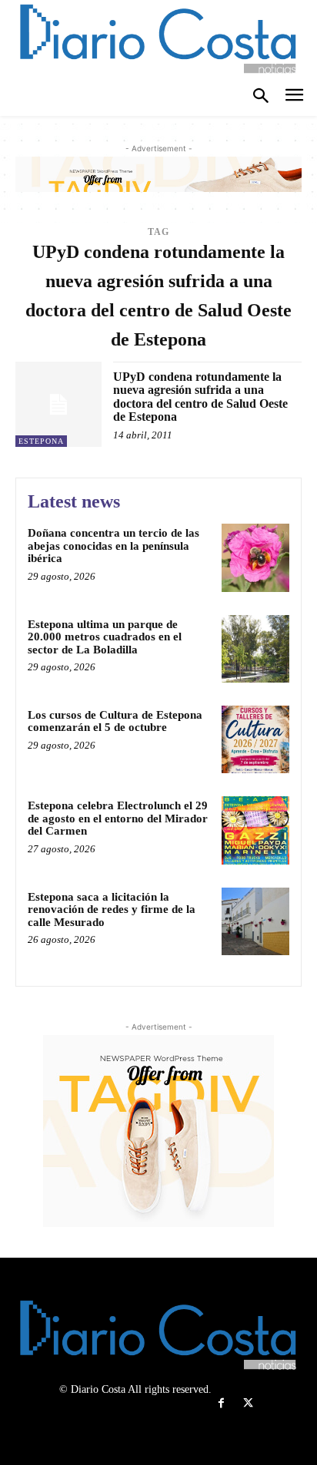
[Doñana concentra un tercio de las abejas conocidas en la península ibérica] (255, 557)
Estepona (41, 441)
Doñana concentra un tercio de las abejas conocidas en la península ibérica (113, 545)
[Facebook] (221, 1403)
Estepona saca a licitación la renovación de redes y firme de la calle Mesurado (111, 909)
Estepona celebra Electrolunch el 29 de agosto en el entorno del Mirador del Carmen (118, 818)
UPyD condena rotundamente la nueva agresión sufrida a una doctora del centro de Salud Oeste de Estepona (200, 397)
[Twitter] (248, 1403)
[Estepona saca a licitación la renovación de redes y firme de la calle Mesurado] (255, 921)
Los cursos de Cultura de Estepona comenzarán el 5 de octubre (115, 721)
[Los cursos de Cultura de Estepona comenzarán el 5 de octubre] (255, 739)
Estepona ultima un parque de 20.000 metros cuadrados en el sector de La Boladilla (105, 637)
